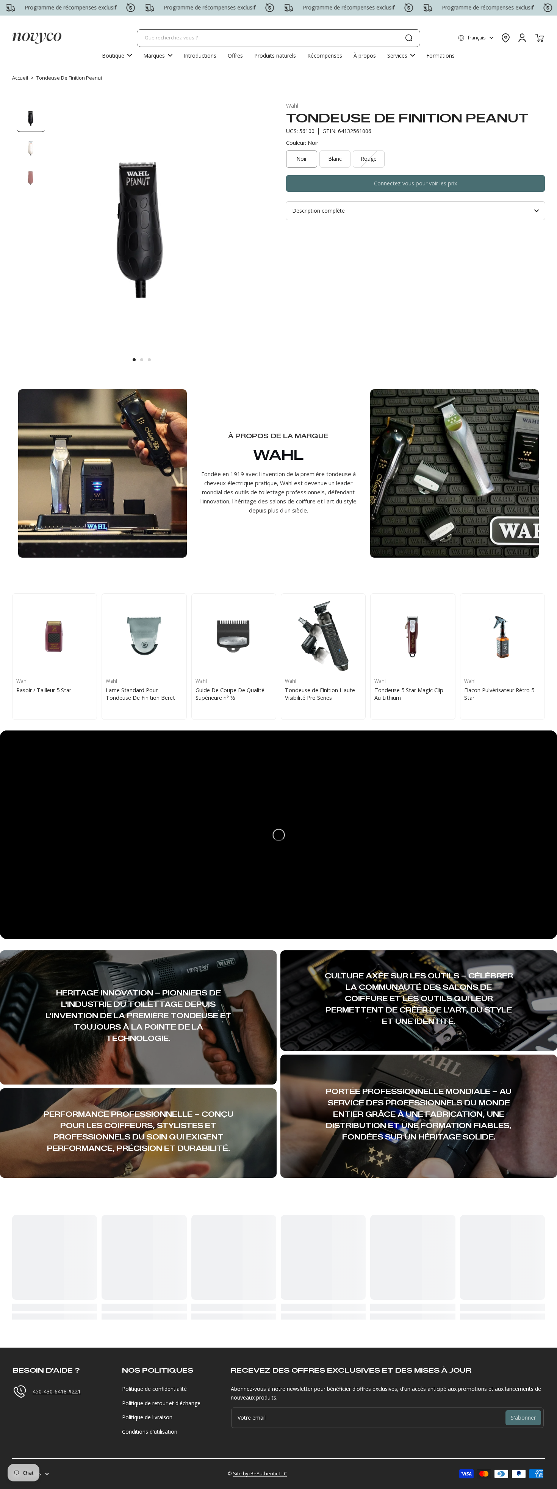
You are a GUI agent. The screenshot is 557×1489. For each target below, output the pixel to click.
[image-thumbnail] (31, 118)
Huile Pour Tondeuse (42, 690)
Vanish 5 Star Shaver (310, 690)
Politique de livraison (147, 1417)
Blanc (335, 158)
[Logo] (36, 38)
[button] (475, 38)
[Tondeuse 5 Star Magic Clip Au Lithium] (412, 635)
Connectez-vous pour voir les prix (415, 183)
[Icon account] (522, 37)
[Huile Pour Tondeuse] (54, 635)
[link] (158, 55)
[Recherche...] (409, 38)
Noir (301, 158)
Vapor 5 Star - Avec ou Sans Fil (502, 690)
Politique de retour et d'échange (161, 1403)
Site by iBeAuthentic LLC (260, 1473)
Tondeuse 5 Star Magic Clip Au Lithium (408, 694)
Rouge (369, 158)
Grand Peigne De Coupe (136, 690)
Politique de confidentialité (154, 1388)
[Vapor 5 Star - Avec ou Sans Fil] (502, 635)
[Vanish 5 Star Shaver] (323, 635)
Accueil (20, 78)
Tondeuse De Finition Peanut (232, 690)
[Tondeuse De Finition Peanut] (234, 635)
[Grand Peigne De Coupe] (144, 635)
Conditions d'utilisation (149, 1431)
